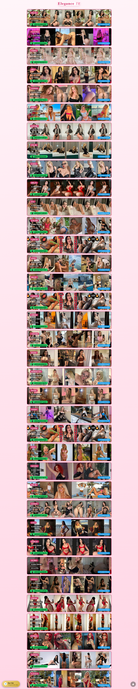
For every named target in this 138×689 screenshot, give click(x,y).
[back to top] (133, 684)
